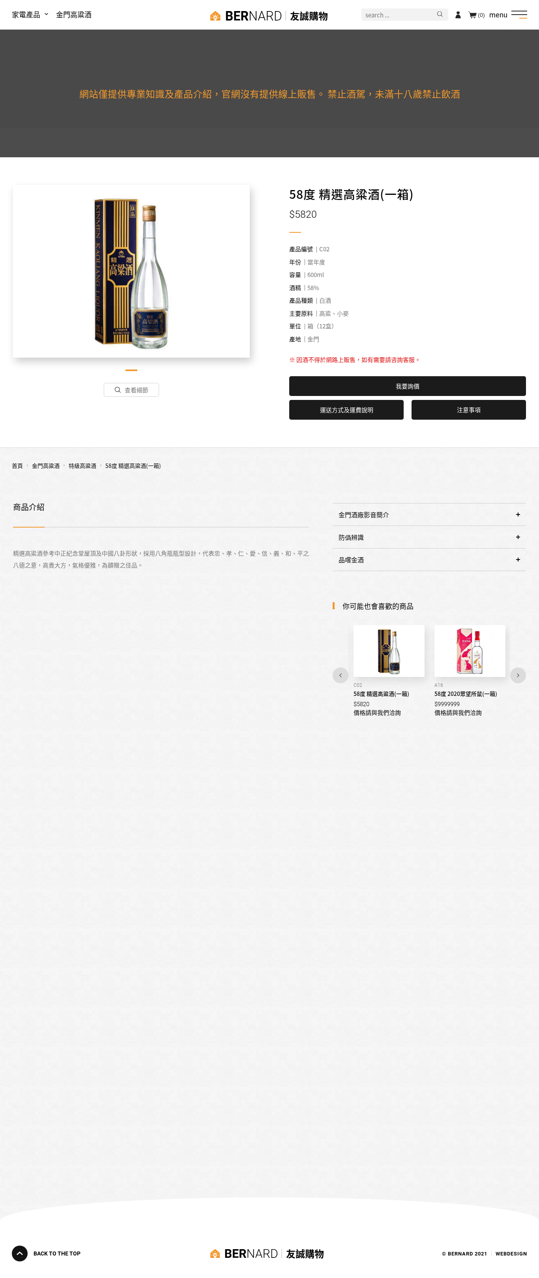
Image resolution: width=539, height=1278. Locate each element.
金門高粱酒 (74, 14)
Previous (340, 675)
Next (518, 675)
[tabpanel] (131, 271)
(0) (481, 14)
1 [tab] (131, 370)
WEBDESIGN (511, 1253)
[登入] (458, 14)
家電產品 (26, 14)
